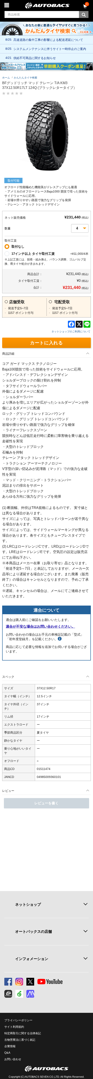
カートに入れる (46, 342)
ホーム (6, 77)
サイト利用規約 (14, 1026)
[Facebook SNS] (8, 982)
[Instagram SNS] (19, 982)
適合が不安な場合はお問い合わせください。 (40, 626)
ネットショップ (28, 904)
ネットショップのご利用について (70, 331)
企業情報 (10, 1046)
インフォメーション (31, 959)
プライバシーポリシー (18, 1020)
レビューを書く (46, 803)
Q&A (7, 1052)
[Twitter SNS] (30, 982)
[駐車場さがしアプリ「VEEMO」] (19, 994)
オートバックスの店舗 (33, 931)
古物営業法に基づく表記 (19, 1039)
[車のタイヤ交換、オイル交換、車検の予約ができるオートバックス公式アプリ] (8, 994)
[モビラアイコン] (30, 994)
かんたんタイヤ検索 (25, 77)
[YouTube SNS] (50, 982)
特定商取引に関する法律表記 (22, 1033)
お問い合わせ (12, 1059)
